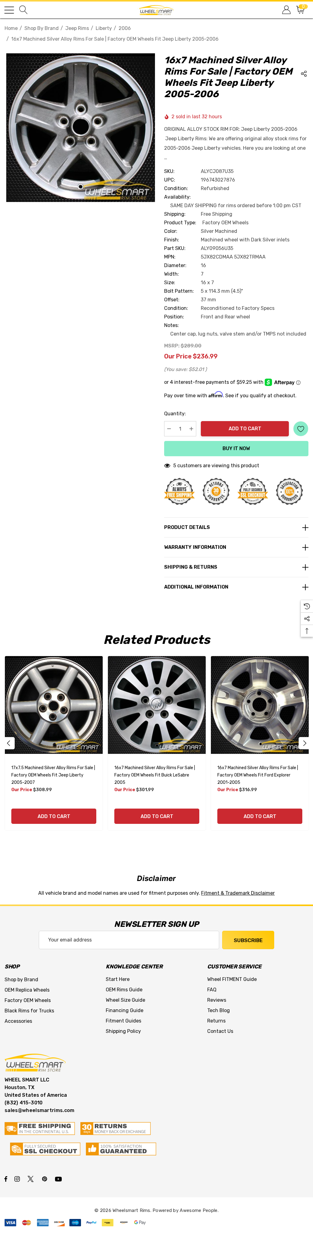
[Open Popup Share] (303, 73)
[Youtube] (59, 1178)
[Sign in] (286, 10)
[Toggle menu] (9, 10)
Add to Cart (245, 428)
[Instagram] (18, 1178)
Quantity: (175, 414)
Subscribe (248, 940)
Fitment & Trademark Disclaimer (238, 893)
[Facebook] (6, 1178)
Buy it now (236, 448)
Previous (8, 743)
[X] (32, 1178)
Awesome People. (199, 1210)
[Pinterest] (45, 1178)
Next (305, 743)
